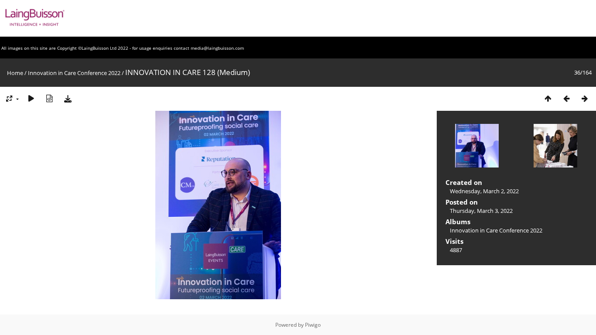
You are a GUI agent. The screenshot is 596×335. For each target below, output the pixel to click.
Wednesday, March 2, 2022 (484, 191)
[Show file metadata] (49, 98)
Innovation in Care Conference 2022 (74, 73)
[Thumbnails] (548, 98)
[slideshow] (31, 98)
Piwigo (313, 324)
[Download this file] (67, 98)
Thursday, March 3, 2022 (481, 211)
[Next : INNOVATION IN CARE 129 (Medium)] (584, 98)
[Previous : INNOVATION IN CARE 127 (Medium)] (566, 98)
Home (15, 73)
